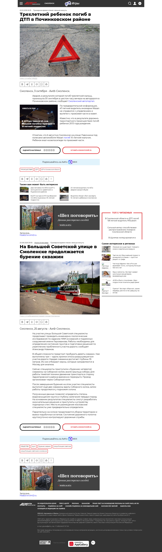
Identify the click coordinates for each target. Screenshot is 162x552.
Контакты (41, 506)
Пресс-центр (64, 503)
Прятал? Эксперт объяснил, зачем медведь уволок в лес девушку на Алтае (126, 291)
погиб (67, 137)
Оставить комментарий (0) (81, 150)
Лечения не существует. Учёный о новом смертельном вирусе (126, 248)
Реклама (75, 503)
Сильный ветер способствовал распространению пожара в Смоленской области (122, 230)
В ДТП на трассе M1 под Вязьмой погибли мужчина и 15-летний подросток (43, 198)
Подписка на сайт (55, 506)
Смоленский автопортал (81, 101)
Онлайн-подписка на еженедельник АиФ (81, 506)
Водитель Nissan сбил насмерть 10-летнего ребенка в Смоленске (84, 197)
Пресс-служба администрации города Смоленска (40, 316)
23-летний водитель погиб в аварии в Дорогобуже (82, 189)
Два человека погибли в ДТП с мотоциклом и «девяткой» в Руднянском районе (43, 190)
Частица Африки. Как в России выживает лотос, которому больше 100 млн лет (126, 266)
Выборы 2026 (125, 506)
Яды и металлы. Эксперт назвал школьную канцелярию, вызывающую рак (125, 274)
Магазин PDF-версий (109, 506)
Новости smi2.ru (28, 235)
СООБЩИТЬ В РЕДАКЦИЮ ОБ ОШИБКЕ (51, 508)
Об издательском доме (46, 503)
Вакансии (86, 503)
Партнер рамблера (59, 542)
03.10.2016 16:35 (25, 10)
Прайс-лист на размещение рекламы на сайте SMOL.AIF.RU (116, 503)
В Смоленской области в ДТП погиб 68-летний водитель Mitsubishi (122, 219)
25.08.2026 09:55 (26, 243)
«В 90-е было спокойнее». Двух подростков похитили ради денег (126, 281)
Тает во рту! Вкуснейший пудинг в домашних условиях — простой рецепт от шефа (126, 257)
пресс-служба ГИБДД (28, 78)
